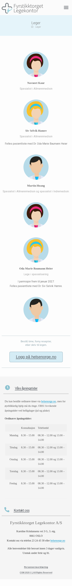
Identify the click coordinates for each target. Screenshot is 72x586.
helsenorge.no (57, 540)
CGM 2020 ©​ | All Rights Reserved (36, 572)
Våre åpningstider (26, 388)
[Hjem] (32, 27)
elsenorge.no (49, 401)
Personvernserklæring (36, 567)
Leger (38, 27)
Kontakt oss (21, 510)
